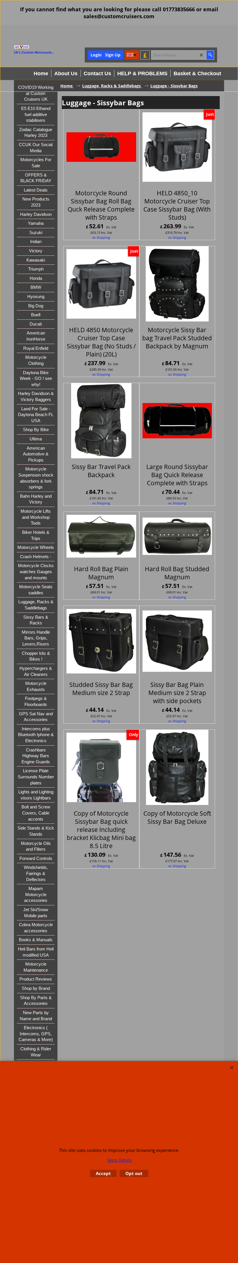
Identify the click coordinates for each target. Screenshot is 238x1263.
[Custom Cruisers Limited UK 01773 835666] (44, 47)
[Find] (210, 55)
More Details (119, 1160)
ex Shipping (101, 237)
